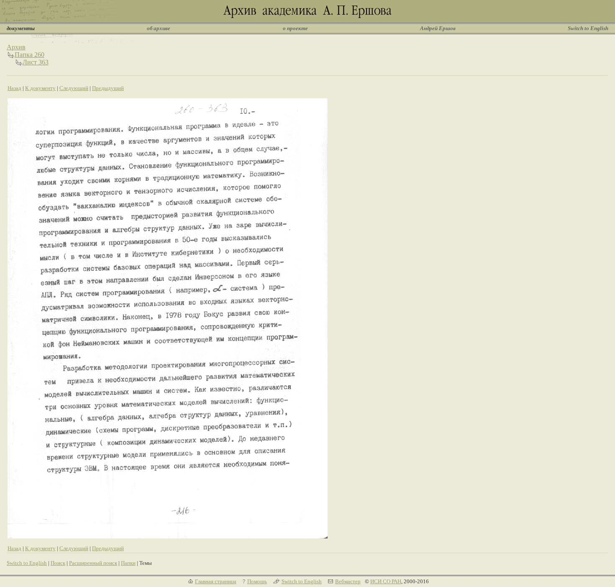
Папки (128, 563)
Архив (16, 47)
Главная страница (215, 581)
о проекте (295, 28)
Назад (14, 88)
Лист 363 (36, 62)
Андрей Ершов (438, 28)
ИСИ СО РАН (385, 581)
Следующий (73, 88)
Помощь (257, 581)
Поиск (58, 563)
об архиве (158, 28)
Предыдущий (108, 88)
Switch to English (588, 28)
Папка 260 (29, 54)
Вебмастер (348, 581)
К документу (40, 88)
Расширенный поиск (93, 563)
